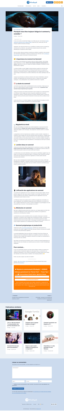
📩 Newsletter (23, 404)
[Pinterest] (57, 2)
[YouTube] (55, 2)
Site (40, 381)
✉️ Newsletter (49, 2)
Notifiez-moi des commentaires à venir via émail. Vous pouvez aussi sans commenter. (30, 385)
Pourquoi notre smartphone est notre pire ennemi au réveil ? (20, 297)
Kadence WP (39, 408)
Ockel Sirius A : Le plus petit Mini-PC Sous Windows (49, 347)
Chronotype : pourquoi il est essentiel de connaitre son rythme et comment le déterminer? (44, 298)
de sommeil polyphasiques (27, 227)
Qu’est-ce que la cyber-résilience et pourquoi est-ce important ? (32, 347)
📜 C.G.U (41, 404)
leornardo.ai (21, 262)
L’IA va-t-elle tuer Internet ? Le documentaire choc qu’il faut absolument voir (13, 324)
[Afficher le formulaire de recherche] (62, 6)
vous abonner (44, 384)
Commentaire (16, 367)
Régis (16, 36)
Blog (15, 29)
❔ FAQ (38, 404)
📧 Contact (34, 404)
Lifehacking (18, 29)
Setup (34, 5)
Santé (22, 29)
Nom (14, 381)
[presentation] (14, 314)
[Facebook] (59, 2)
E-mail (28, 381)
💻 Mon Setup (29, 404)
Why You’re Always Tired (23, 261)
